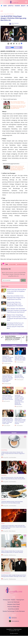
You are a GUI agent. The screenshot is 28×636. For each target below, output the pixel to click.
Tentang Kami (6, 599)
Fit (2, 11)
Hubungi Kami (20, 599)
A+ (21, 47)
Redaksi (13, 599)
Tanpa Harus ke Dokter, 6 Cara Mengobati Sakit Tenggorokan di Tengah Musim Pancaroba (16, 297)
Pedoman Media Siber (13, 606)
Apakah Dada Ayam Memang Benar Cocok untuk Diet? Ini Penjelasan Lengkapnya (16, 291)
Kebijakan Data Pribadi (13, 604)
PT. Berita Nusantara (17, 629)
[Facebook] (14, 44)
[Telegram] (11, 44)
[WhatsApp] (8, 44)
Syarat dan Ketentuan (13, 602)
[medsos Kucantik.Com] (14, 591)
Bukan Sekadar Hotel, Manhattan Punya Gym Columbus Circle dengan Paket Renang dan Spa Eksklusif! (17, 310)
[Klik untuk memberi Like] (19, 44)
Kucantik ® (9, 629)
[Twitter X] (17, 44)
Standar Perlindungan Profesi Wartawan (14, 611)
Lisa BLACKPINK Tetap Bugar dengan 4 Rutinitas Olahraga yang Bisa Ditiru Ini (13, 18)
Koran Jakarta (15, 621)
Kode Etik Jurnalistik (13, 609)
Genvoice (14, 618)
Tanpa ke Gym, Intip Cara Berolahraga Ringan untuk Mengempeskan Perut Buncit (15, 303)
